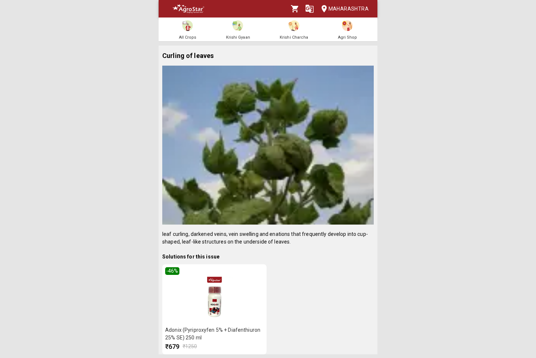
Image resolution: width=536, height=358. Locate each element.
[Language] (309, 8)
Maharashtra (349, 9)
